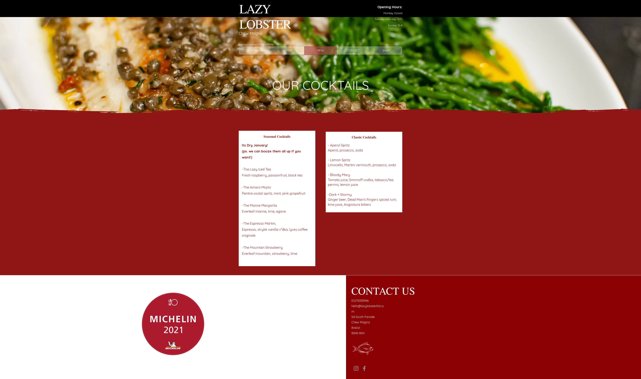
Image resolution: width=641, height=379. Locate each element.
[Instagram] (356, 368)
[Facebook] (364, 368)
